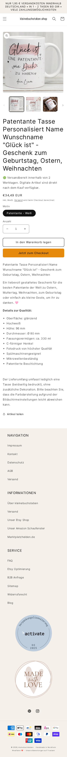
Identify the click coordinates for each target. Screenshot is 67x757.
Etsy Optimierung (18, 569)
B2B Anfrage (15, 577)
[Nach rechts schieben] (63, 105)
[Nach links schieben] (4, 105)
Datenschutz (15, 462)
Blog (10, 602)
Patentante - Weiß (19, 213)
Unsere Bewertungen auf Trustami (40, 750)
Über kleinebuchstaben (22, 503)
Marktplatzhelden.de (21, 536)
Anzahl (7, 221)
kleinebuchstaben (26, 747)
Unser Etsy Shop (18, 519)
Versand (18, 200)
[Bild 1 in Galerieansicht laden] (16, 104)
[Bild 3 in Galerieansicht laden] (50, 104)
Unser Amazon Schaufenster (26, 528)
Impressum (14, 445)
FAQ (10, 560)
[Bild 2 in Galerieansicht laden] (33, 104)
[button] (5, 19)
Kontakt (12, 454)
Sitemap (12, 586)
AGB (10, 470)
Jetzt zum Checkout (33, 253)
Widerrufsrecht (17, 594)
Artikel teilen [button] (15, 414)
